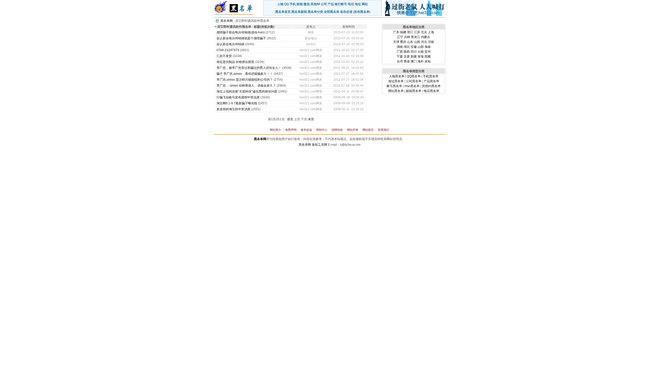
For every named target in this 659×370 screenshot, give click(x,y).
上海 (431, 32)
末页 (311, 119)
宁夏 (400, 56)
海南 (427, 47)
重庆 (403, 42)
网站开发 (352, 129)
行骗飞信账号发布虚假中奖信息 (238, 97)
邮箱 (300, 4)
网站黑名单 (396, 91)
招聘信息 (337, 129)
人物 (280, 4)
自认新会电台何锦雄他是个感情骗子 (241, 38)
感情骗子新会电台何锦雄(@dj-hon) (240, 32)
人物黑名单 (396, 76)
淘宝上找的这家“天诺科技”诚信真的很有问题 (246, 91)
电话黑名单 (431, 91)
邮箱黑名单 (413, 91)
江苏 (417, 32)
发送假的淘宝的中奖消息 (233, 109)
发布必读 (346, 12)
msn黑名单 (412, 86)
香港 (407, 61)
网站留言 (368, 129)
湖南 (400, 47)
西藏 (427, 56)
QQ (286, 4)
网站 (365, 4)
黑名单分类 (315, 12)
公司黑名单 (413, 81)
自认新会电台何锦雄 (230, 44)
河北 (424, 42)
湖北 (407, 47)
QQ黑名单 (414, 76)
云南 (421, 51)
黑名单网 (226, 21)
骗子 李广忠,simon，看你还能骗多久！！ (244, 74)
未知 (427, 61)
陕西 (407, 51)
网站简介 (275, 129)
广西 (400, 51)
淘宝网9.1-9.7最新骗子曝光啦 (236, 103)
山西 (417, 42)
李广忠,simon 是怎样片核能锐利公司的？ (244, 79)
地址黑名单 (396, 81)
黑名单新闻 (299, 12)
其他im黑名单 (431, 86)
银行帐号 (341, 4)
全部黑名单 (331, 12)
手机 (293, 4)
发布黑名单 (361, 12)
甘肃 (407, 56)
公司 (324, 4)
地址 (358, 4)
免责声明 (291, 129)
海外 (421, 61)
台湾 (400, 61)
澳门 (414, 61)
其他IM (315, 4)
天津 (396, 42)
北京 (424, 32)
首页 (290, 119)
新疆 (414, 56)
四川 (414, 51)
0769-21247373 (227, 50)
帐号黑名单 (394, 86)
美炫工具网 (319, 144)
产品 (331, 4)
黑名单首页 (283, 12)
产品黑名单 (431, 81)
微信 (307, 4)
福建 (403, 32)
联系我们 (383, 129)
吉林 (407, 37)
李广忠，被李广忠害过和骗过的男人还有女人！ (248, 68)
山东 (410, 42)
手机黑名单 (430, 76)
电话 (351, 4)
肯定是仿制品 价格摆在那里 (235, 62)
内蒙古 (425, 37)
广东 (396, 32)
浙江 (410, 32)
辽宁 (400, 37)
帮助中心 (321, 129)
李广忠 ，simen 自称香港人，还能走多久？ (246, 85)
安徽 (414, 47)
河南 (431, 42)
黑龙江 (415, 37)
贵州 (427, 51)
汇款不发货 (224, 56)
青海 (421, 56)
